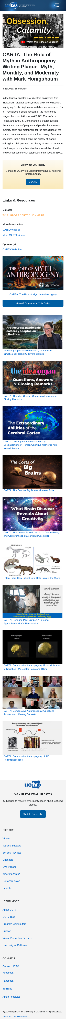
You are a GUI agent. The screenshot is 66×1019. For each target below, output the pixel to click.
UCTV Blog (9, 916)
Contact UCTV (11, 966)
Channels (8, 859)
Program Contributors (14, 923)
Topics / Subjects (12, 845)
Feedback (8, 972)
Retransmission (11, 880)
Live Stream (9, 866)
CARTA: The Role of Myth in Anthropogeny (33, 294)
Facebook (8, 980)
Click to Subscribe (33, 814)
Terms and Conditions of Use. (16, 1016)
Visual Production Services (17, 938)
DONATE (33, 182)
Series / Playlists (12, 852)
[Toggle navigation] (56, 5)
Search (6, 888)
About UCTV (10, 909)
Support (7, 931)
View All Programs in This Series (33, 303)
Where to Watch (11, 873)
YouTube (7, 988)
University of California (15, 945)
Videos (6, 838)
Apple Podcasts (11, 996)
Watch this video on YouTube (39, 42)
